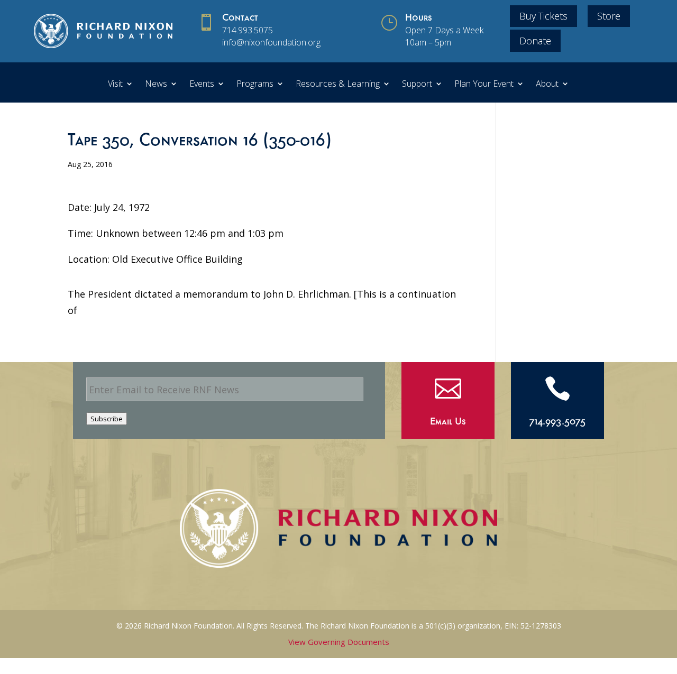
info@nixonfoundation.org (271, 42)
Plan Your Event (484, 84)
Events (201, 84)
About (547, 84)
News (156, 84)
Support (417, 84)
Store (608, 16)
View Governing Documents (338, 641)
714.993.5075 (247, 30)
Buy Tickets (543, 16)
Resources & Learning (338, 84)
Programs (254, 84)
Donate (535, 40)
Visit (115, 84)
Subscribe (106, 418)
